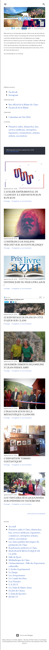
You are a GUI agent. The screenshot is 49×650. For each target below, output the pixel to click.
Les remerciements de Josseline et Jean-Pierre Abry (24, 366)
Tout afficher (12, 152)
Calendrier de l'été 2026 (20, 117)
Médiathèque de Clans (19, 560)
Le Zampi (13, 572)
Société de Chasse (17, 590)
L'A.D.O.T (13, 584)
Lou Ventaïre (15, 581)
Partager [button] (7, 201)
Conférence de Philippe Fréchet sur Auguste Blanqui (23, 243)
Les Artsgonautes (17, 575)
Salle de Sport (15, 556)
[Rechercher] (43, 3)
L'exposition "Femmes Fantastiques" (17, 460)
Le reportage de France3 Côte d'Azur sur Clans (23, 319)
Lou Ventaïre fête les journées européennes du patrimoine (24, 499)
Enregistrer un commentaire (21, 201)
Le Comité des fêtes (18, 578)
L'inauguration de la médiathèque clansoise (19, 413)
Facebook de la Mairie (19, 107)
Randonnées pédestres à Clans (23, 547)
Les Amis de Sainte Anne (20, 587)
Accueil (12, 526)
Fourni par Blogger (26, 635)
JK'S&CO (13, 596)
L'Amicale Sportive (17, 593)
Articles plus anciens (36, 514)
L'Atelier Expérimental (19, 569)
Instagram (13, 94)
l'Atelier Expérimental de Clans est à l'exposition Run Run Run (22, 194)
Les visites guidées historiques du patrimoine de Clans (24, 543)
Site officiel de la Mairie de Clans (23, 104)
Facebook (13, 91)
